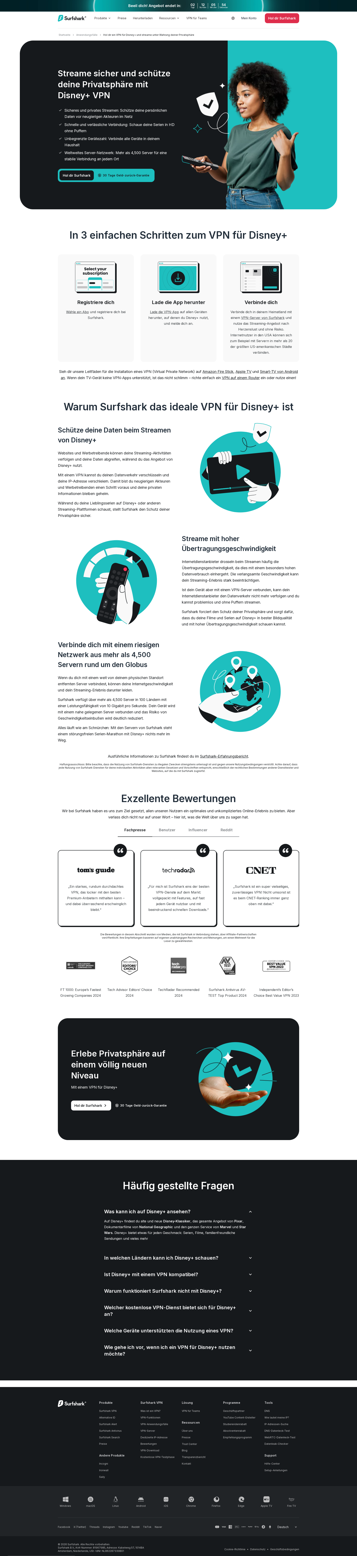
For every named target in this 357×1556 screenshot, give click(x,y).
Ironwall (103, 1470)
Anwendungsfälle (87, 34)
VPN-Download (149, 1450)
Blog (184, 1450)
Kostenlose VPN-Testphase (157, 1457)
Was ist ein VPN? (150, 1410)
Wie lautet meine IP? (276, 1417)
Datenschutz (257, 1549)
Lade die (164, 312)
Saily (102, 1476)
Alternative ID (107, 1417)
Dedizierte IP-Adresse (154, 1437)
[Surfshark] (72, 18)
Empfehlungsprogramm (237, 1437)
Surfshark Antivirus (110, 1430)
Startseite (64, 34)
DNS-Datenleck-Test (277, 1430)
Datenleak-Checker (276, 1443)
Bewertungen (148, 1443)
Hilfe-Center (272, 1463)
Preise (122, 18)
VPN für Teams (196, 18)
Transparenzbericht (194, 1457)
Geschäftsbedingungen (284, 1549)
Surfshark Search (109, 1437)
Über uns (187, 1430)
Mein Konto (249, 18)
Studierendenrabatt (235, 1424)
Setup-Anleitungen (275, 1470)
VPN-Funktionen (150, 1417)
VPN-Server (147, 1430)
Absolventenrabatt (234, 1430)
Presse (186, 1437)
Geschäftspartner (233, 1410)
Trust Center (189, 1444)
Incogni (103, 1463)
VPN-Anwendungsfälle (154, 1424)
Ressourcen (167, 18)
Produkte (100, 18)
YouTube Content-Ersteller (239, 1417)
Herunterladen (143, 18)
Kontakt (186, 1463)
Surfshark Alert (108, 1424)
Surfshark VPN (108, 1410)
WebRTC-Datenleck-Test (279, 1437)
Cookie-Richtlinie (234, 1549)
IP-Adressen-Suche (276, 1424)
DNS (267, 1410)
